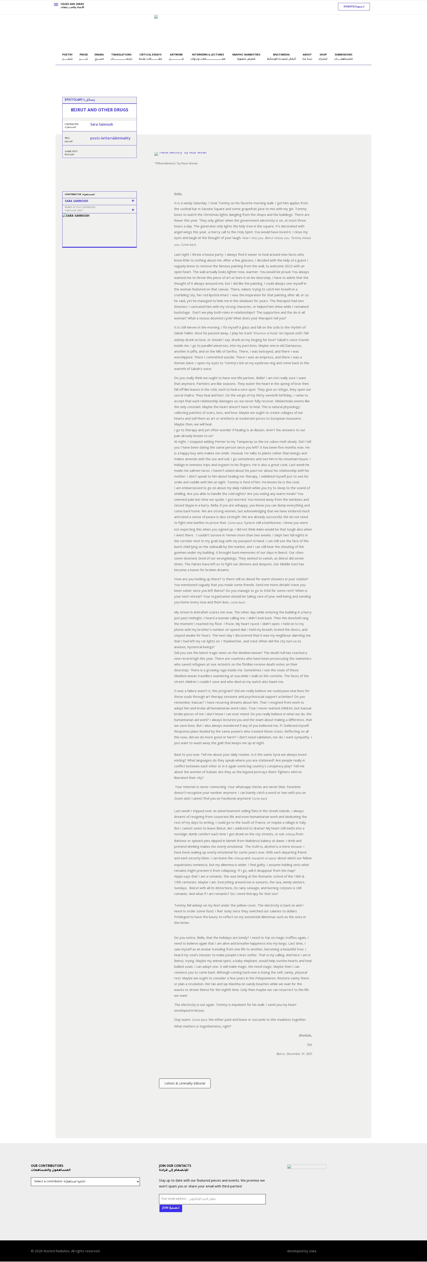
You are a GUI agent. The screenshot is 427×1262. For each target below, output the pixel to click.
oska (312, 1251)
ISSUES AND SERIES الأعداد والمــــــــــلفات (72, 6)
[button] (354, 6)
